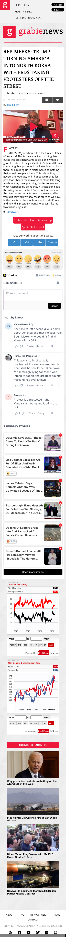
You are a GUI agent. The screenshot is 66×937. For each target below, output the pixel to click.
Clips (18, 5)
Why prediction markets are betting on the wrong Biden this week (32, 782)
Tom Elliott (13, 105)
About (10, 914)
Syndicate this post (33, 227)
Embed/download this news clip (33, 220)
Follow (59, 9)
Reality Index (23, 11)
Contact (33, 919)
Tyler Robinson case (28, 18)
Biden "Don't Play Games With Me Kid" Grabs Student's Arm (30, 856)
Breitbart (13, 211)
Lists (26, 5)
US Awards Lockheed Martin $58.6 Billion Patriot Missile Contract (31, 892)
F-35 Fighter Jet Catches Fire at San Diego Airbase (32, 819)
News (56, 914)
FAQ (22, 914)
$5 (13, 242)
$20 (39, 242)
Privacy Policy (39, 914)
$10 (26, 242)
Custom (52, 242)
